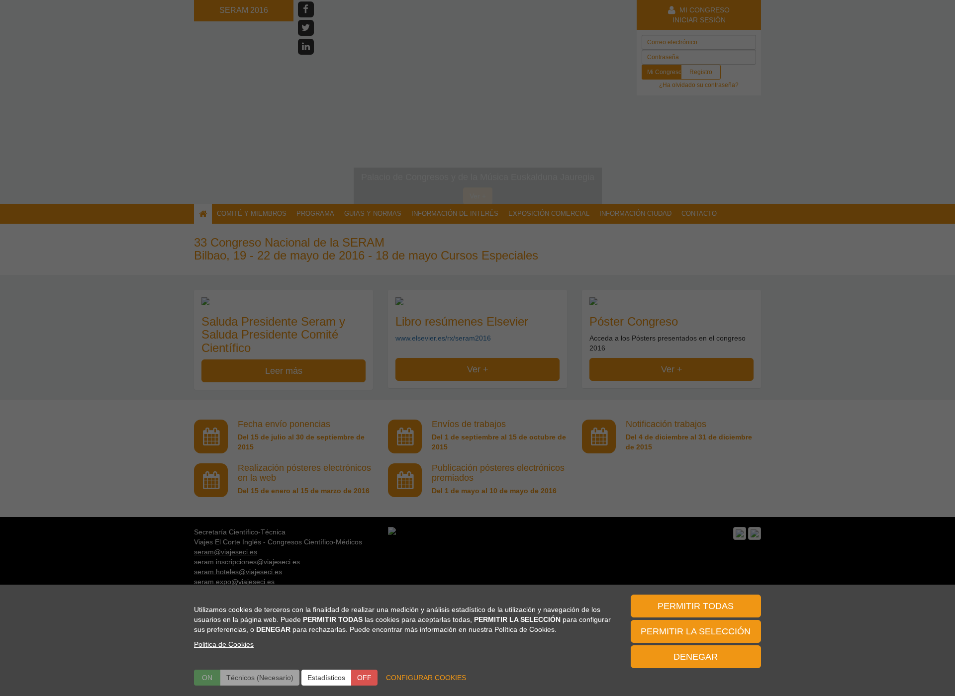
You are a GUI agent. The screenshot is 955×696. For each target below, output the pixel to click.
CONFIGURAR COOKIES (426, 678)
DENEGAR (695, 657)
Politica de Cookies (224, 644)
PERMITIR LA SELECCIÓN (696, 631)
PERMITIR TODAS (696, 606)
